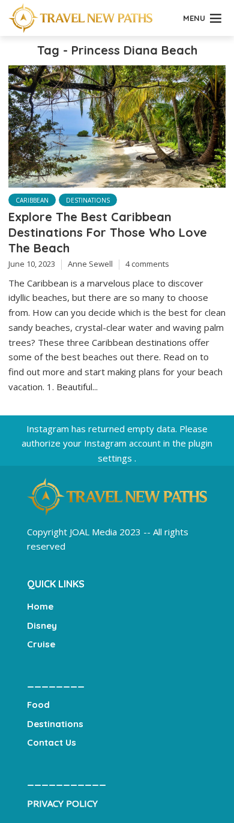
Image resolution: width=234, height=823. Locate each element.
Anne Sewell (90, 263)
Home (40, 606)
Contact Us (51, 742)
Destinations (88, 200)
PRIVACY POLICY (62, 803)
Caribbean (32, 200)
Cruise (41, 644)
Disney (42, 625)
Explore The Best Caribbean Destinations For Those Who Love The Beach (107, 232)
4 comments (147, 263)
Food (38, 704)
